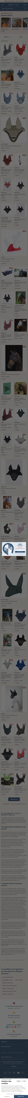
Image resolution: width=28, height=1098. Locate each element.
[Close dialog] (2, 542)
